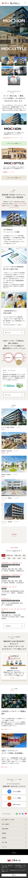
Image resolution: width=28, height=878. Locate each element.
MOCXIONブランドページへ (10, 138)
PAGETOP (14, 853)
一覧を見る (8, 626)
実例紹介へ (6, 172)
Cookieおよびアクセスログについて (17, 870)
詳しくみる (8, 332)
